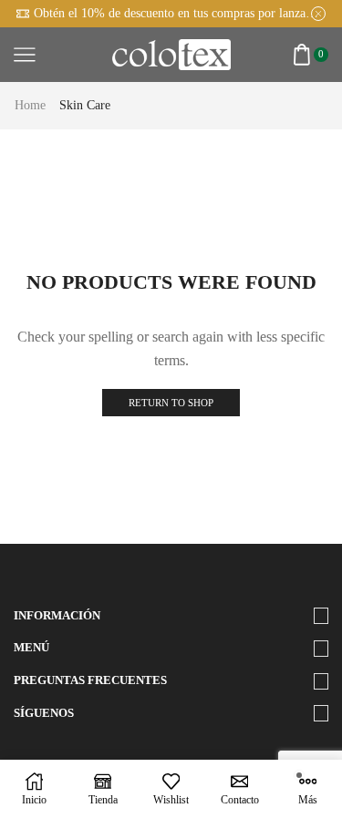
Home (30, 105)
